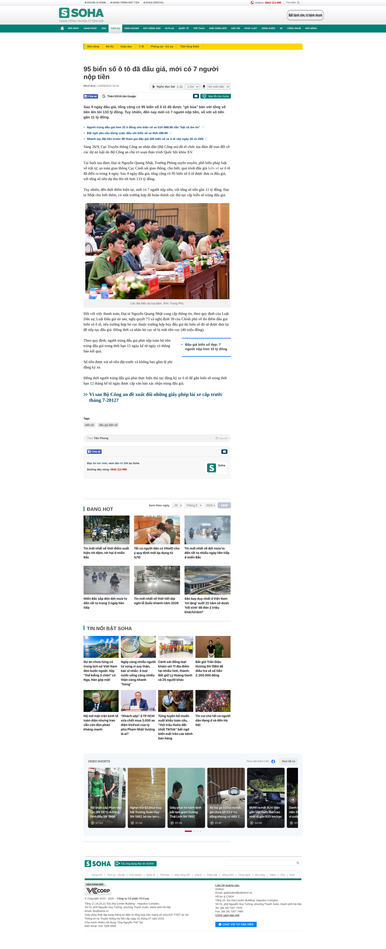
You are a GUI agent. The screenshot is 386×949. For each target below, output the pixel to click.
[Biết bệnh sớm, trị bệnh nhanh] (305, 15)
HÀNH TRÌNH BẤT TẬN (126, 2)
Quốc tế (183, 28)
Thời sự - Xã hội (116, 875)
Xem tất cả (288, 761)
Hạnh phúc (90, 28)
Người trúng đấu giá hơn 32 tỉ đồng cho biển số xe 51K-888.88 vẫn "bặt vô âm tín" (144, 127)
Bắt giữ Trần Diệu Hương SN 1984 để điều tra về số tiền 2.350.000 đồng (209, 668)
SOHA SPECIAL (155, 2)
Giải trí (235, 28)
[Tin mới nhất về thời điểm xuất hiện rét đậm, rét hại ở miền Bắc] (107, 530)
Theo (157, 438)
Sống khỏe (268, 28)
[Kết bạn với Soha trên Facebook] (211, 468)
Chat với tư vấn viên (237, 924)
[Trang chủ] (81, 15)
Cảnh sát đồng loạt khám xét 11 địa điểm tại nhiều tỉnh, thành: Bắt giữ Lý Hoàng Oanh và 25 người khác (175, 671)
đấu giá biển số (108, 425)
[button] (188, 831)
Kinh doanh (132, 28)
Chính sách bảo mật (227, 915)
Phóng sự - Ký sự (162, 46)
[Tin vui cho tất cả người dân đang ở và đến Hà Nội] (213, 701)
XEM (224, 505)
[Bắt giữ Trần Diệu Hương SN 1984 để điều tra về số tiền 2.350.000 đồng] (213, 647)
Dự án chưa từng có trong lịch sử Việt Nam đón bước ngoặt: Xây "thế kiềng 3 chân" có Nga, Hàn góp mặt (100, 671)
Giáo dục (126, 46)
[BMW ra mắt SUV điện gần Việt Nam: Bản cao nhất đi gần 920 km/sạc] (266, 798)
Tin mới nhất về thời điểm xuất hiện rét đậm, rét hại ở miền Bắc (106, 552)
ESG (103, 28)
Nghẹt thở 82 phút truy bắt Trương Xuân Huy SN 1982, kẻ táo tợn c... (146, 812)
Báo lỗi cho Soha (218, 96)
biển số (213, 168)
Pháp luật (250, 28)
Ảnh (283, 875)
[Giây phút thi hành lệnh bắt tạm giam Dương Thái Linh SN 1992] (186, 798)
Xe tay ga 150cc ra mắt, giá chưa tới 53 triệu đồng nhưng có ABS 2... (226, 812)
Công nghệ (294, 28)
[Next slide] (292, 799)
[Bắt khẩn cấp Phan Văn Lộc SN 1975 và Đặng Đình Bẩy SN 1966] (107, 798)
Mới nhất (73, 28)
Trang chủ (96, 875)
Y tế (141, 46)
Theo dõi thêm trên (257, 761)
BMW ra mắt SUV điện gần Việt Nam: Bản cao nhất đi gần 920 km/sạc (265, 812)
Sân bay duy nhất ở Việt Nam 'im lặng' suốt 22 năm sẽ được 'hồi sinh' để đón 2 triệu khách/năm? (207, 605)
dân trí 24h (121, 463)
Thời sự (115, 28)
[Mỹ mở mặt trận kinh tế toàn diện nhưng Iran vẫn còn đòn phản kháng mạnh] (101, 701)
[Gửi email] (196, 96)
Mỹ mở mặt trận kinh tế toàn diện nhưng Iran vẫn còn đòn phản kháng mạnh (101, 722)
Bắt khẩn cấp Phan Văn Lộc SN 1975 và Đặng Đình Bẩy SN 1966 (106, 812)
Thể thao (199, 28)
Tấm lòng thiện (189, 46)
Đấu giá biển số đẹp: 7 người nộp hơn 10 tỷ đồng (206, 347)
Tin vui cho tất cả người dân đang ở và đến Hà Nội (213, 720)
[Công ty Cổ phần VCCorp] (139, 888)
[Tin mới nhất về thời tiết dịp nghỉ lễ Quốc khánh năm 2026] (157, 580)
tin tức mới (100, 463)
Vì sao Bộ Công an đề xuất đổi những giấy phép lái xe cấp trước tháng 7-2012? (155, 397)
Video (273, 875)
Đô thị (110, 46)
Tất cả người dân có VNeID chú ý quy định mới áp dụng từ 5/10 (157, 552)
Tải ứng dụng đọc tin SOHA (137, 863)
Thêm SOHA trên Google (121, 96)
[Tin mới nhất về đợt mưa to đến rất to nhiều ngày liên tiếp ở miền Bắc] (208, 530)
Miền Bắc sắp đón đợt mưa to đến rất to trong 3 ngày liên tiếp (105, 603)
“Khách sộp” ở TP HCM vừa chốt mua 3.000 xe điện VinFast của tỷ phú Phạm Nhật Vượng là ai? (138, 725)
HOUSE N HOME (96, 2)
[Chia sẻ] (91, 96)
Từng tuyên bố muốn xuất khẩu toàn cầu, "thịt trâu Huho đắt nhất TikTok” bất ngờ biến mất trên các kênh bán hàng (175, 727)
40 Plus (169, 28)
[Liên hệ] (224, 451)
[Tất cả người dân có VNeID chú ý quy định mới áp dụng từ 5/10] (157, 530)
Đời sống (311, 28)
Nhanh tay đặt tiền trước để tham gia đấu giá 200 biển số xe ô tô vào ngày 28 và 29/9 (145, 139)
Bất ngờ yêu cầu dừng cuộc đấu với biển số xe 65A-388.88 (127, 133)
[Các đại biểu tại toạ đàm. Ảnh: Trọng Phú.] (157, 251)
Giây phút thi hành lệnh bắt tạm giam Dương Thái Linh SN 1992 (185, 812)
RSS (292, 875)
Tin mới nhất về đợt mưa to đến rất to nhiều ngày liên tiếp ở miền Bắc (207, 552)
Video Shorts (99, 761)
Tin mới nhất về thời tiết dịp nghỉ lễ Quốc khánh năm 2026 (156, 601)
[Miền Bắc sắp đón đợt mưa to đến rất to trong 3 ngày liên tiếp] (107, 580)
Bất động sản (152, 28)
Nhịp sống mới (218, 28)
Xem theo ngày (159, 505)
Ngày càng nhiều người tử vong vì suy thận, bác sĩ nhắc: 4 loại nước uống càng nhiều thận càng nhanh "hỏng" (138, 673)
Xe (281, 28)
